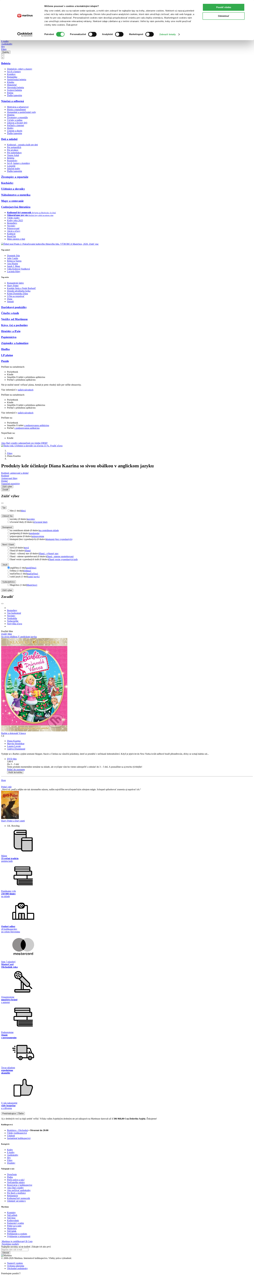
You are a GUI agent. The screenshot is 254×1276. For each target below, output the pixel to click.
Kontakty (11, 1212)
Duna (9, 299)
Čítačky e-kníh (10, 313)
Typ (3, 507)
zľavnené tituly (41, 522)
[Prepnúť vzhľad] (2, 56)
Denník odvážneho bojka (18, 291)
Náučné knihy (13, 168)
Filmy (4, 49)
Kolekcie (11, 233)
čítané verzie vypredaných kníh (63, 559)
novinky (31, 519)
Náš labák (11, 1231)
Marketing (12, 1228)
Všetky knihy (13, 218)
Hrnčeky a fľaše (10, 331)
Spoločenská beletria (16, 79)
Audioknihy (6, 44)
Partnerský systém (15, 1223)
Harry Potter (13, 285)
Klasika (10, 82)
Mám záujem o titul (16, 239)
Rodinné (5, 475)
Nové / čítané (8, 544)
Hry (3, 46)
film (23, 510)
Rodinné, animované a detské (15, 473)
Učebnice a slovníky (13, 188)
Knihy (10, 1149)
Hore (3, 780)
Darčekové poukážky (14, 307)
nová (26, 547)
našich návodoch (25, 390)
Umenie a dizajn (14, 130)
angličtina (31, 568)
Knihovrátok (13, 1220)
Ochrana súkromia (15, 1266)
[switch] (92, 34)
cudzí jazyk (34, 576)
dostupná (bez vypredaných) (59, 539)
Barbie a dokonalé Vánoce (13, 733)
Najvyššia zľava (14, 623)
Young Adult (13, 155)
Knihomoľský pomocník (18, 1198)
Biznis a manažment (16, 109)
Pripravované (13, 228)
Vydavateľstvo (8, 582)
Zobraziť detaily (167, 34)
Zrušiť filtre (6, 634)
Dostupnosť (7, 527)
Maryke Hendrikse (15, 743)
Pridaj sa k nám (14, 1226)
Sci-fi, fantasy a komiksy (18, 163)
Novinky (11, 225)
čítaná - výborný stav (49, 553)
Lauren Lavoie (14, 746)
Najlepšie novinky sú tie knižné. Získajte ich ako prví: (26, 1246)
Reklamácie (12, 1195)
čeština (27, 570)
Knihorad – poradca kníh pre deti (22, 144)
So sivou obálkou (9, 636)
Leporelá (11, 166)
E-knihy (5, 41)
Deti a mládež (9, 139)
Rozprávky (12, 160)
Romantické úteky (15, 283)
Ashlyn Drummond (16, 749)
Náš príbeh (12, 1215)
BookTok (11, 236)
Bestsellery (12, 223)
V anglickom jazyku (27, 636)
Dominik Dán (13, 255)
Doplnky (5, 52)
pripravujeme (38, 536)
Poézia (10, 93)
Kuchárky (7, 182)
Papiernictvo (8, 337)
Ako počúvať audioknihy (19, 1190)
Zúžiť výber (7, 590)
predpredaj (34, 533)
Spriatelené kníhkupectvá (18, 1138)
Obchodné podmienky (17, 1268)
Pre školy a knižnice (16, 1193)
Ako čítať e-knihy (15, 1187)
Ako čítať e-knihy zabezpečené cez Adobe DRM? (24, 443)
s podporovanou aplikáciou (36, 425)
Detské (4, 481)
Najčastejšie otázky (16, 1182)
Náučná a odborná (12, 101)
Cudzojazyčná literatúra (15, 206)
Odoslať (5, 1253)
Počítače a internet (15, 125)
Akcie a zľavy (13, 231)
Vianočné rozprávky (10, 483)
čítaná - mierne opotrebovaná (60, 556)
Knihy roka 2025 (15, 220)
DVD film (12, 759)
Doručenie (12, 1174)
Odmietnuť (223, 16)
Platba (10, 1177)
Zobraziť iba (7, 516)
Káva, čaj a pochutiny (14, 325)
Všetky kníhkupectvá (17, 1133)
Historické (12, 85)
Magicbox (32, 585)
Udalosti (11, 1135)
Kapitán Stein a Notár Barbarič (21, 288)
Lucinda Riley (13, 271)
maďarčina (32, 573)
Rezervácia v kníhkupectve (19, 1185)
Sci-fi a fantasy (14, 71)
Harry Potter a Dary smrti (13, 821)
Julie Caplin (12, 258)
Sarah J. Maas (13, 266)
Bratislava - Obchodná (17, 1130)
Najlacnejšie (12, 621)
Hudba (5, 349)
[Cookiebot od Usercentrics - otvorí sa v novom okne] (25, 34)
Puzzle (5, 361)
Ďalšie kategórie (14, 95)
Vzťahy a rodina (14, 120)
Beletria (5, 63)
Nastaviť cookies (15, 1263)
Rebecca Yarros (14, 261)
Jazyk (4, 565)
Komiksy (11, 74)
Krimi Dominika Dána (17, 293)
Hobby (10, 128)
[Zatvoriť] (2, 503)
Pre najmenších (14, 147)
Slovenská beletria (15, 87)
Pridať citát (6, 787)
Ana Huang (12, 263)
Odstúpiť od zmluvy (16, 1201)
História (10, 115)
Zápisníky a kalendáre (14, 343)
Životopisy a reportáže (17, 117)
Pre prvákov (12, 150)
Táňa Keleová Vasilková (18, 269)
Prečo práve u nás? (16, 1179)
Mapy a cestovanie (12, 200)
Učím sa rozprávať (15, 296)
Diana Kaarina (14, 741)
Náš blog (11, 1218)
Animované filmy (9, 478)
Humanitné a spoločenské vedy (21, 112)
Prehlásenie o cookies (17, 1233)
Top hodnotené (14, 613)
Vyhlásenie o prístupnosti (18, 1236)
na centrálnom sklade (49, 530)
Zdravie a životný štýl (17, 123)
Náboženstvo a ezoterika (15, 194)
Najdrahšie (12, 618)
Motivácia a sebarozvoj (18, 107)
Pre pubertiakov (14, 152)
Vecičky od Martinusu (14, 319)
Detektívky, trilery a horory (19, 69)
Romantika (12, 77)
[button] (130, 764)
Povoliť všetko (223, 7)
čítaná (28, 550)
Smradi (10, 301)
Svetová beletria (14, 90)
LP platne (7, 355)
